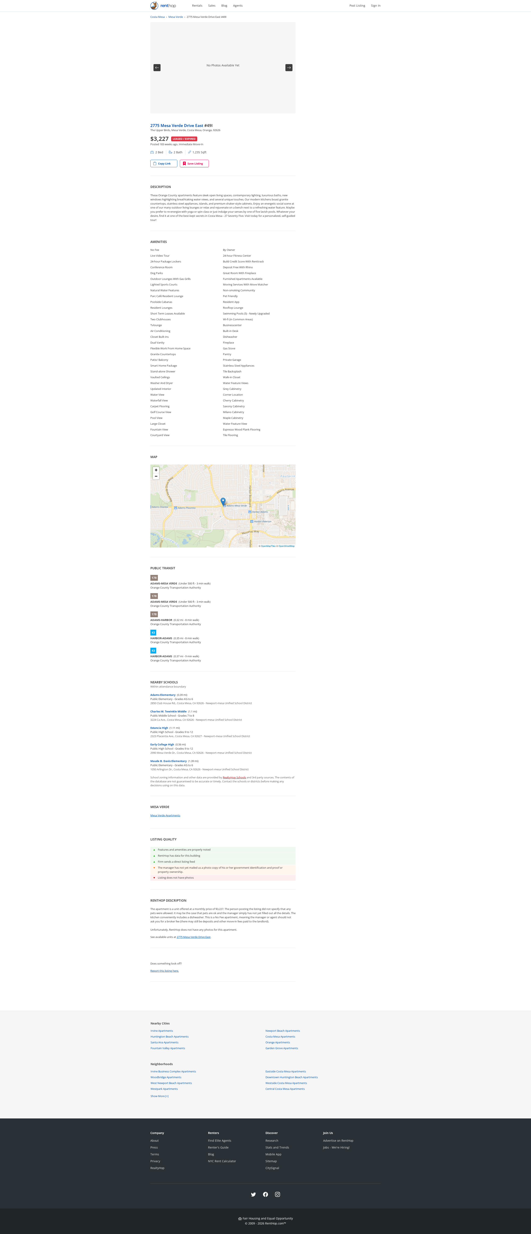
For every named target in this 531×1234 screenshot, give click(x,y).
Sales (212, 5)
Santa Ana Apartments (164, 1042)
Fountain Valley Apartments (168, 1048)
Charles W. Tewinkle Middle (168, 711)
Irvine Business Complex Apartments (173, 1071)
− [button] (156, 476)
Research (272, 1141)
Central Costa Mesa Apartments (285, 1089)
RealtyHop (157, 1168)
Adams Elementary (162, 695)
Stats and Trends (277, 1147)
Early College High (162, 744)
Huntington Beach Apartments (170, 1036)
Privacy (155, 1161)
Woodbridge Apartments (166, 1077)
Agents (238, 5)
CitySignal (272, 1168)
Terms (154, 1154)
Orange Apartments (278, 1042)
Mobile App (273, 1154)
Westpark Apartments (164, 1089)
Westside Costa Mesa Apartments (286, 1083)
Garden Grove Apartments (282, 1048)
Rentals (197, 5)
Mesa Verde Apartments (165, 815)
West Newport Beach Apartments (171, 1083)
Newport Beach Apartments (283, 1031)
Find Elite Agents (219, 1141)
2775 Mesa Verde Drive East (177, 125)
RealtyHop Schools (234, 777)
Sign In (376, 5)
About (154, 1141)
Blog (224, 5)
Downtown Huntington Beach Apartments (292, 1077)
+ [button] (156, 470)
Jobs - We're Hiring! (336, 1147)
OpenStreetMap (287, 545)
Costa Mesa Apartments (280, 1036)
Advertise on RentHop (338, 1141)
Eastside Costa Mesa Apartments (286, 1071)
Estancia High (159, 728)
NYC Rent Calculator (222, 1161)
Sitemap (271, 1161)
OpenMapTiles (268, 545)
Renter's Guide (218, 1147)
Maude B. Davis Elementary (168, 761)
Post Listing (357, 5)
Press (154, 1147)
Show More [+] (159, 1096)
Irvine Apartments (162, 1031)
